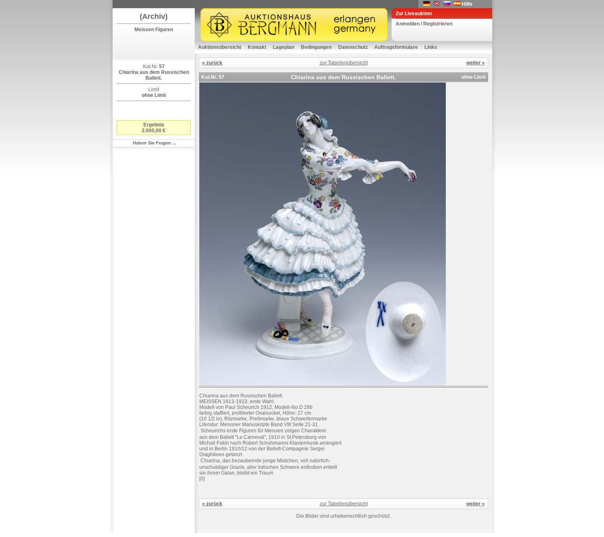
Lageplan (283, 47)
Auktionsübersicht (219, 47)
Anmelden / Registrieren (424, 24)
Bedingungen (316, 47)
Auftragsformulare (396, 47)
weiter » (475, 63)
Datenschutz (353, 47)
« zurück (212, 63)
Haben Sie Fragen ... (154, 142)
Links (430, 47)
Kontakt (257, 47)
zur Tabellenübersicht (344, 63)
